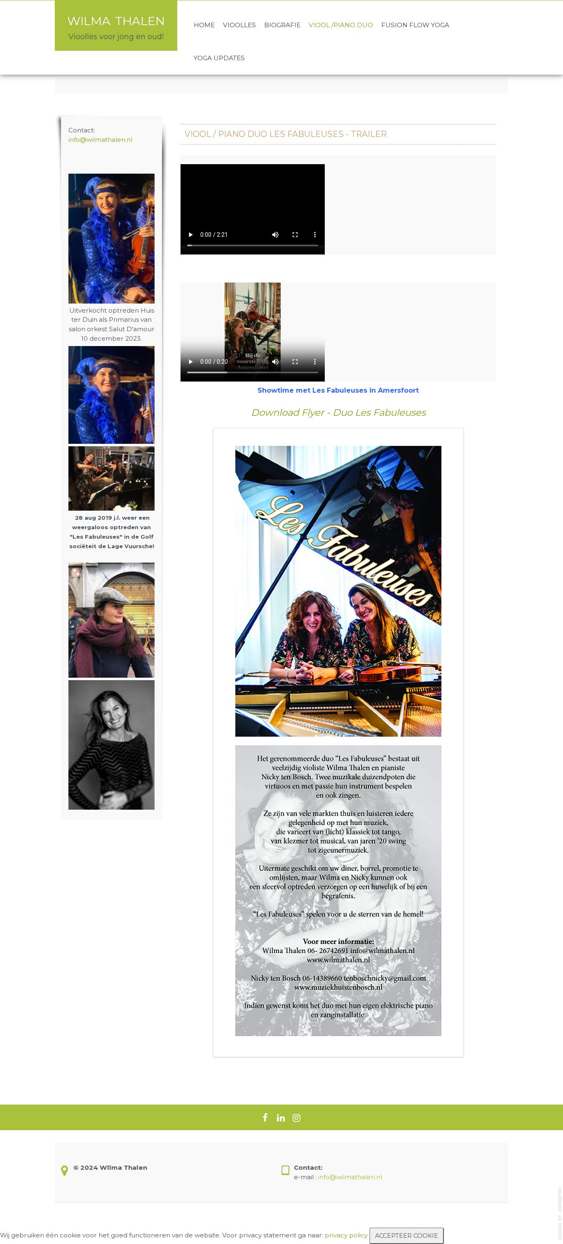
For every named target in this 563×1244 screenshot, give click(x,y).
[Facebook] (265, 1117)
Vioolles (239, 25)
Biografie (282, 25)
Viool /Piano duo (341, 25)
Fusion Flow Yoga (415, 25)
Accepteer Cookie (406, 1235)
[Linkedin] (281, 1117)
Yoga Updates (219, 58)
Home (204, 25)
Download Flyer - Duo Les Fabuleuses (338, 412)
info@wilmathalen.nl (100, 140)
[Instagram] (296, 1117)
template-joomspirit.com (560, 1213)
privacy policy (346, 1235)
